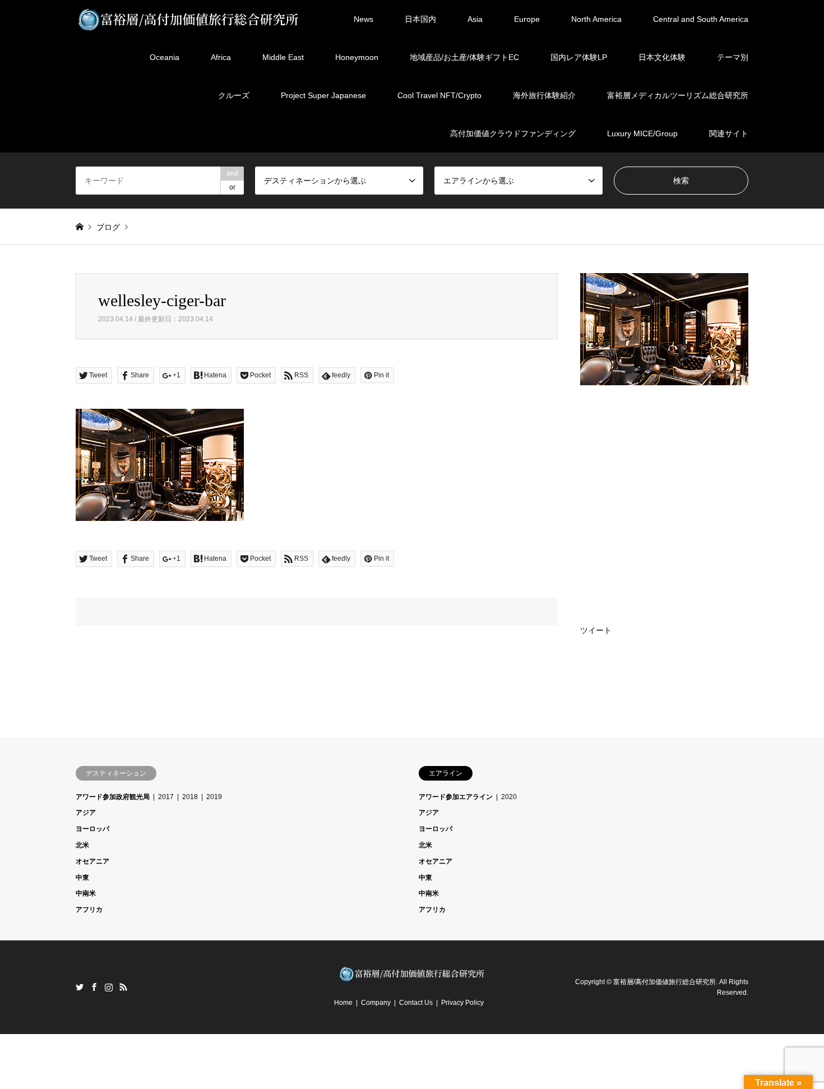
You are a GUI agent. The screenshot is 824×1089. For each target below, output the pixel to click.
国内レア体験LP (578, 57)
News (363, 19)
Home (343, 1003)
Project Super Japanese (323, 95)
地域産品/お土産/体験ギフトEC (464, 57)
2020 (509, 797)
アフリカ (89, 909)
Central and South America (700, 19)
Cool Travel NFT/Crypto (439, 95)
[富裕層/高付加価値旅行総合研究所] (189, 19)
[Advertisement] (664, 482)
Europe (527, 19)
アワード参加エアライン (456, 797)
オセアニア (92, 861)
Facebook (94, 987)
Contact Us (416, 1003)
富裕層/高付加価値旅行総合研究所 (664, 981)
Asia (475, 19)
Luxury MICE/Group (642, 133)
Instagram (109, 987)
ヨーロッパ (92, 829)
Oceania (164, 57)
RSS (123, 987)
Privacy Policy (462, 1003)
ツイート (596, 630)
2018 (190, 797)
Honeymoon (356, 57)
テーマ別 (732, 57)
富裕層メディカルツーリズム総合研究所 (677, 95)
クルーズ (233, 95)
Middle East (283, 57)
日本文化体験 (662, 57)
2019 (214, 797)
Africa (221, 57)
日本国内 (420, 19)
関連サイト (728, 133)
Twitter (80, 987)
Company (376, 1003)
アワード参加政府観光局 (113, 797)
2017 (166, 797)
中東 (82, 878)
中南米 (86, 893)
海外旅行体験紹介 (544, 95)
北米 (82, 845)
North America (596, 19)
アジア (86, 812)
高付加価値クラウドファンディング (513, 133)
